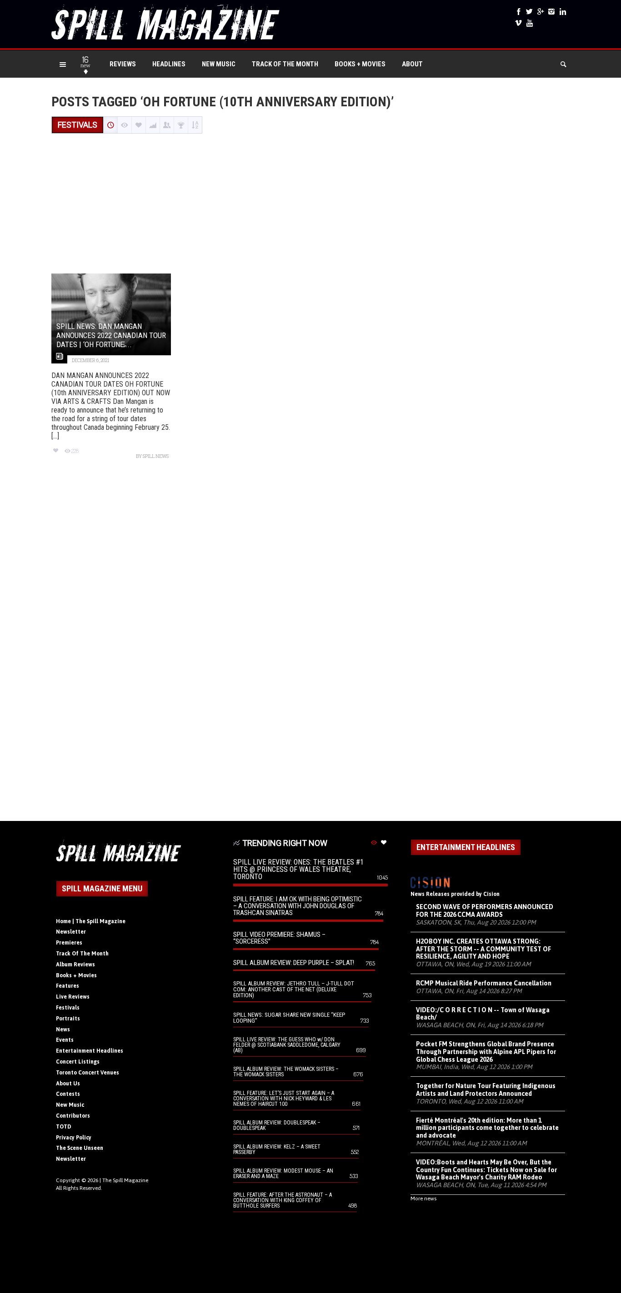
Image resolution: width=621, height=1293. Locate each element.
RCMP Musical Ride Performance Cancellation (483, 983)
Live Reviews (73, 997)
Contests (68, 1094)
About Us (68, 1083)
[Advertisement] (310, 204)
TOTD (63, 1127)
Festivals (68, 1008)
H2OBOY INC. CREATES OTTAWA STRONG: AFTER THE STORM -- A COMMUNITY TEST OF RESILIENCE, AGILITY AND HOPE (483, 949)
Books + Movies (360, 64)
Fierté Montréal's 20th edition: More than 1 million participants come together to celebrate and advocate (487, 1128)
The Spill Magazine (125, 1180)
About (412, 64)
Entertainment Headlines (89, 1051)
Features (67, 986)
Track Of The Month (285, 64)
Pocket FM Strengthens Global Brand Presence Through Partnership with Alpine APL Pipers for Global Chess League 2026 (486, 1051)
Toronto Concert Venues (87, 1072)
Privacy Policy (73, 1137)
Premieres (69, 943)
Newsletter (71, 932)
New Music (218, 64)
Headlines (168, 64)
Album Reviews (75, 964)
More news (423, 1198)
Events (65, 1040)
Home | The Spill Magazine (90, 921)
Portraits (68, 1018)
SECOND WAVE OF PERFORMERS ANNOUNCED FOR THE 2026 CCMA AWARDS (484, 910)
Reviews (123, 64)
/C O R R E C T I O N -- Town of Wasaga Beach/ (483, 1013)
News (63, 1029)
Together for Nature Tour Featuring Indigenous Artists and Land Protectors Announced (486, 1089)
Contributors (73, 1116)
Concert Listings (78, 1062)
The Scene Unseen (79, 1148)
